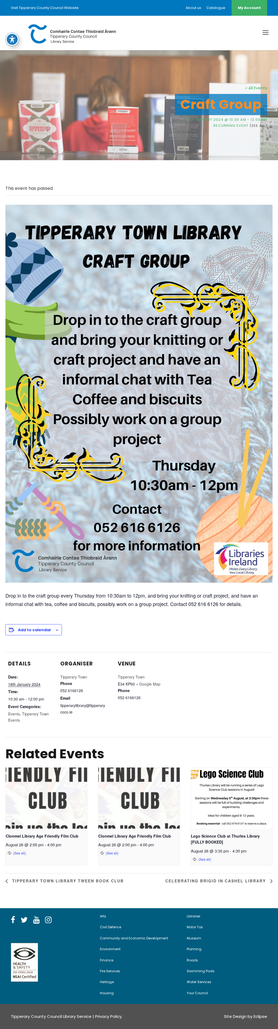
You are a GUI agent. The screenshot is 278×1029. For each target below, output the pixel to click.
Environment (110, 949)
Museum (194, 938)
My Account (249, 7)
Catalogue (215, 7)
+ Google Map (148, 684)
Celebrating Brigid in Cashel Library (216, 880)
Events (14, 713)
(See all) (258, 125)
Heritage (107, 982)
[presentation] (46, 798)
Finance (106, 960)
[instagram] (48, 920)
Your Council (197, 993)
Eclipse (260, 1016)
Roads (192, 960)
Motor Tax (195, 927)
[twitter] (24, 920)
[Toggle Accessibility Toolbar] (12, 39)
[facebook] (13, 920)
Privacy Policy (108, 1016)
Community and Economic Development (134, 938)
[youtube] (36, 920)
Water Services (199, 982)
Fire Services (110, 971)
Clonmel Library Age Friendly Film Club (42, 836)
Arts (103, 916)
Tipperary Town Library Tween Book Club (67, 880)
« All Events (256, 88)
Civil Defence (110, 927)
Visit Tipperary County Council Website (45, 7)
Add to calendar (34, 630)
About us (193, 7)
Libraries (193, 916)
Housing (107, 993)
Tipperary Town (73, 677)
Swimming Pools (200, 971)
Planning (194, 949)
